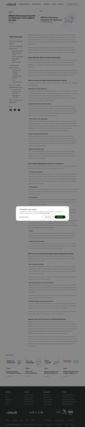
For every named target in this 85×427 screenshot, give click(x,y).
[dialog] (42, 213)
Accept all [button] (60, 217)
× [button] (66, 207)
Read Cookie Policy (45, 213)
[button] (24, 217)
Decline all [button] (48, 217)
